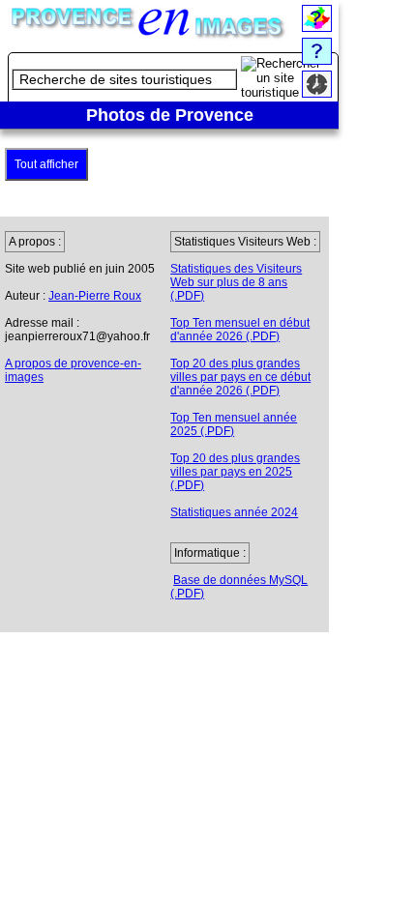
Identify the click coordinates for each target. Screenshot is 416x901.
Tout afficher (46, 164)
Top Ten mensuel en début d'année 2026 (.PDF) (240, 329)
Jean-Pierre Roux (94, 296)
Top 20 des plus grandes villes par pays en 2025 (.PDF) (235, 471)
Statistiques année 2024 (234, 512)
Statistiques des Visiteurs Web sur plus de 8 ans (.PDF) (236, 282)
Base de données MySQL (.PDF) (239, 586)
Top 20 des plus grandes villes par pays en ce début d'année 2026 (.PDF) (240, 377)
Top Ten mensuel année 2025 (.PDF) (233, 424)
